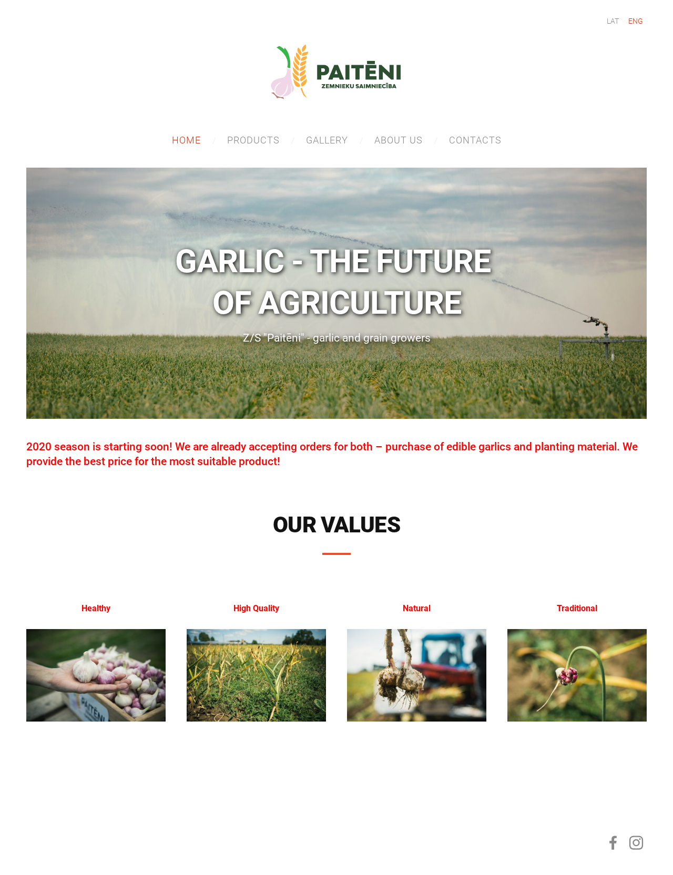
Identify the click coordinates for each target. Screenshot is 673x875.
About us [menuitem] (398, 140)
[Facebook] (613, 842)
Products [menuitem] (253, 140)
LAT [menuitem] (613, 21)
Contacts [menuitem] (475, 140)
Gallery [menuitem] (327, 140)
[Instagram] (636, 842)
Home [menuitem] (186, 140)
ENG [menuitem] (635, 21)
